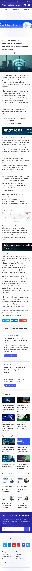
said (28, 102)
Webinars (26, 9)
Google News (6, 313)
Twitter (13, 313)
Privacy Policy (19, 558)
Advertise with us (6, 556)
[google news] (27, 545)
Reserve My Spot (10, 355)
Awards (18, 556)
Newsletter (16, 9)
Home (5, 9)
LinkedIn (20, 313)
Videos (22, 474)
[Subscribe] (26, 529)
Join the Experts (10, 385)
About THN (5, 554)
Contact (4, 558)
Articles (28, 474)
